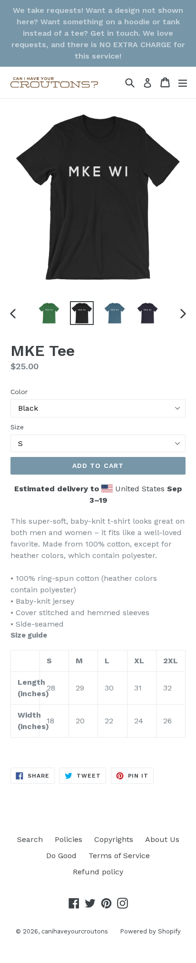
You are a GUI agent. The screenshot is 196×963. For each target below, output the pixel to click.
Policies (68, 839)
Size (17, 427)
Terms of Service (119, 855)
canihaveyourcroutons (74, 931)
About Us (162, 839)
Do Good (61, 855)
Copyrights (113, 839)
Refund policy (98, 871)
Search (30, 839)
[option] (48, 313)
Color (19, 391)
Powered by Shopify (150, 931)
